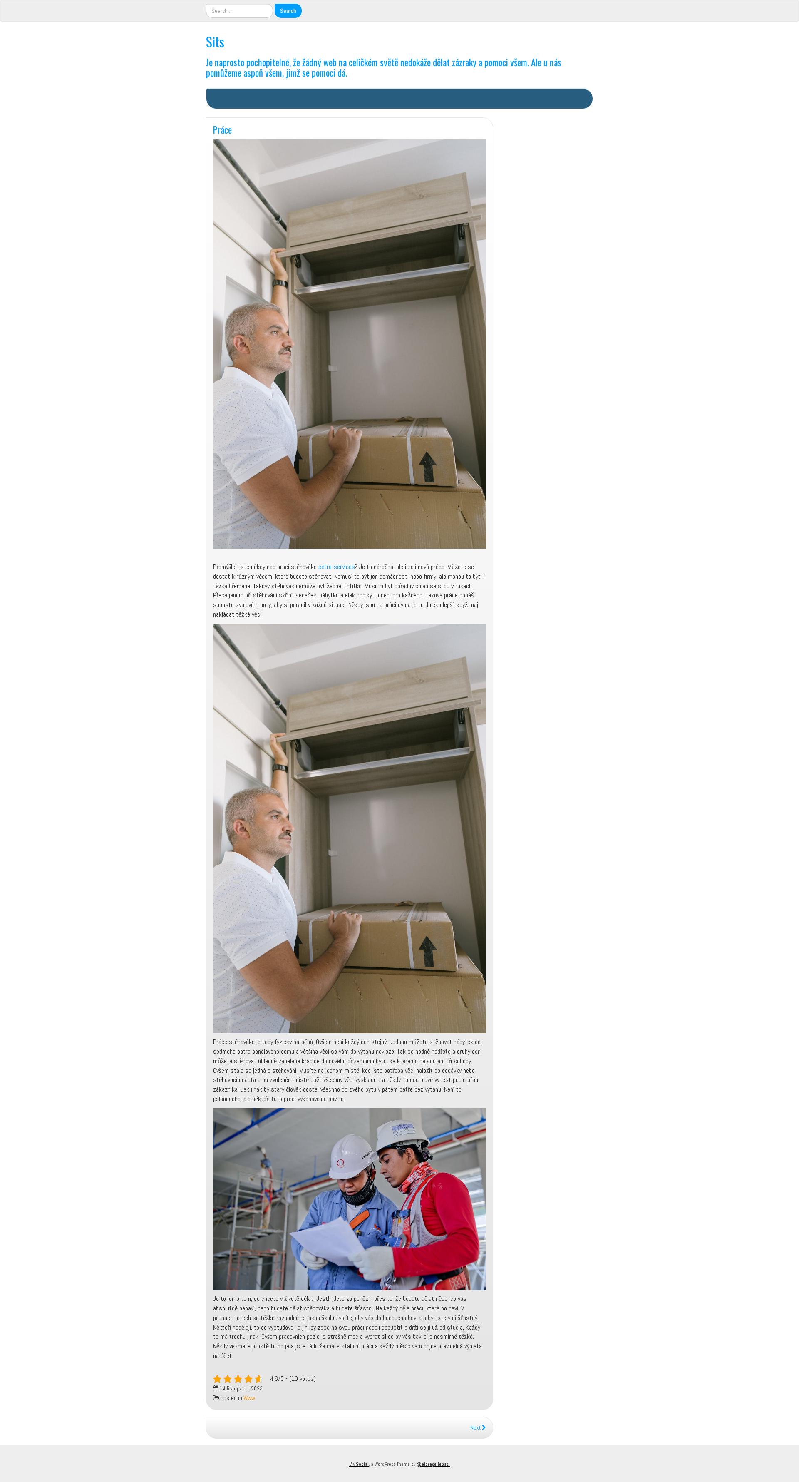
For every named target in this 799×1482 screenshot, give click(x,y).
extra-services (336, 566)
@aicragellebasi (433, 1464)
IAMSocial (359, 1464)
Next (476, 1427)
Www (249, 1398)
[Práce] (349, 344)
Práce (222, 129)
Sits (215, 41)
